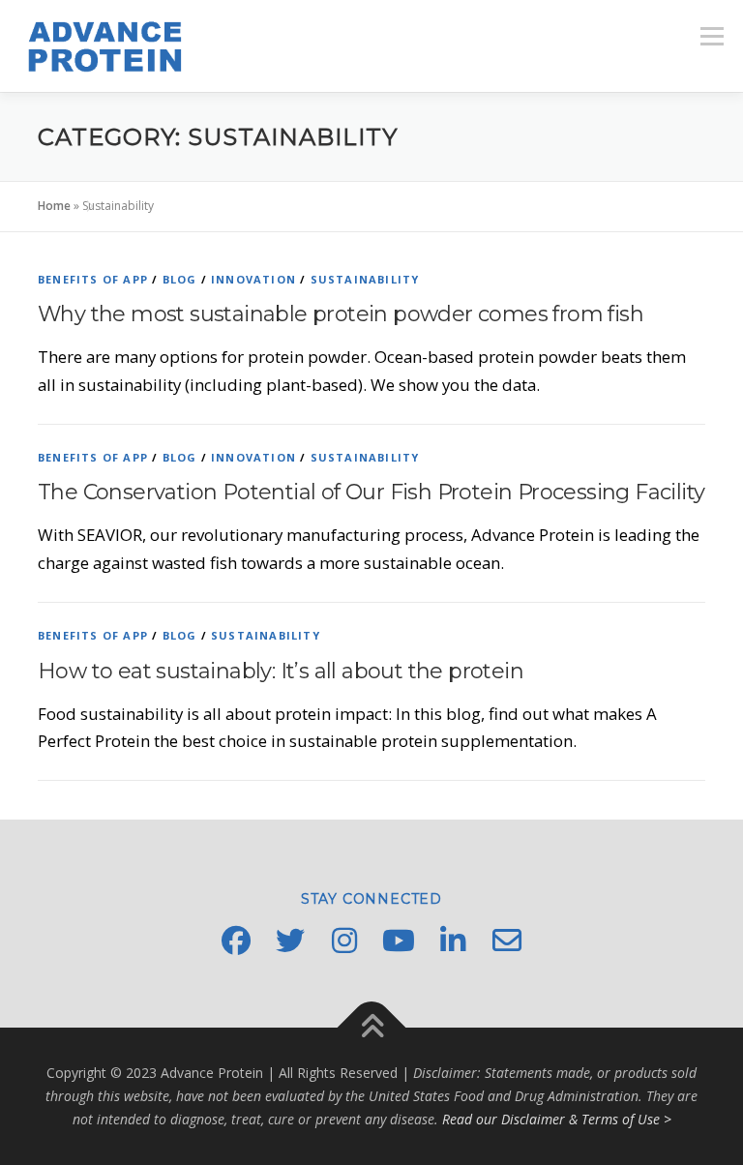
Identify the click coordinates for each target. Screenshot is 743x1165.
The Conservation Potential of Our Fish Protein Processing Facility (371, 492)
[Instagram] (344, 940)
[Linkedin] (452, 940)
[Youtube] (398, 940)
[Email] (506, 940)
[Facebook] (236, 940)
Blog (180, 279)
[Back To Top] (372, 1028)
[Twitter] (290, 940)
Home (54, 205)
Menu (711, 36)
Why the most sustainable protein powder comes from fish (340, 314)
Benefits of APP (93, 279)
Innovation (253, 279)
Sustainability (365, 279)
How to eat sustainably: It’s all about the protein (280, 671)
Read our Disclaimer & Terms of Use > (556, 1119)
